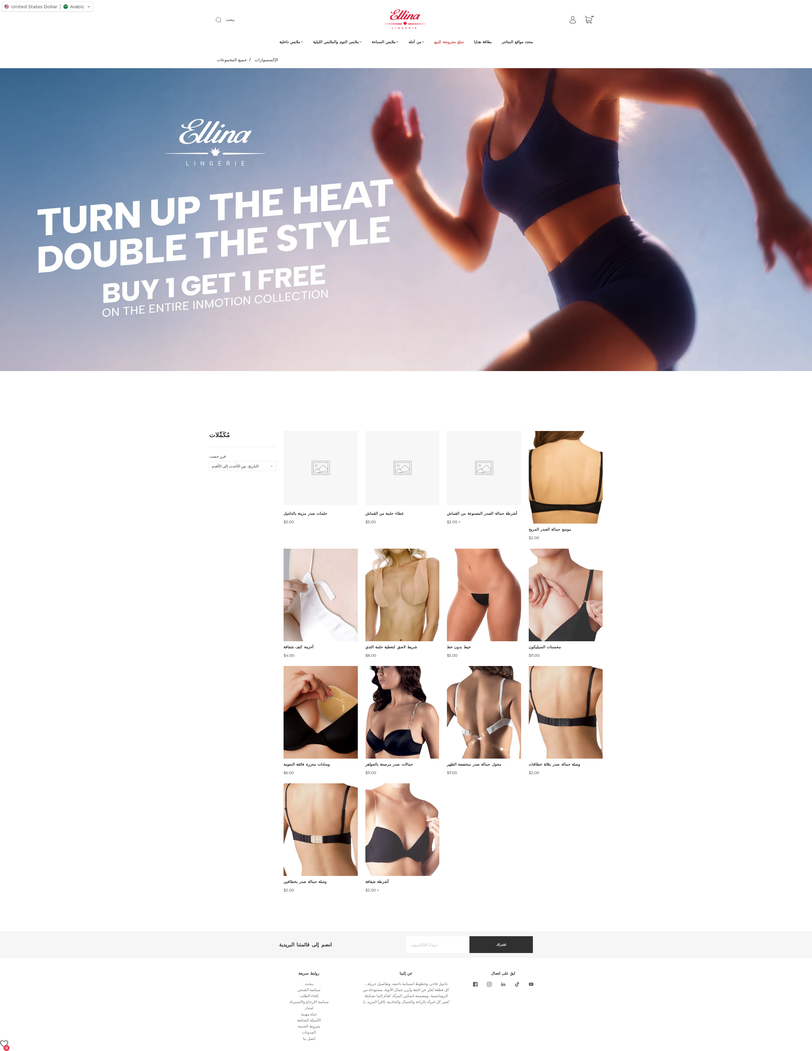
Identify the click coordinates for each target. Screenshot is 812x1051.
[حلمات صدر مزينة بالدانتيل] (321, 468)
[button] (47, 7)
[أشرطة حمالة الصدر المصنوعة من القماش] (484, 468)
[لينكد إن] (503, 984)
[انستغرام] (489, 984)
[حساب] (572, 20)
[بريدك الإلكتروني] (437, 944)
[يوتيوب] (531, 984)
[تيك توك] (517, 984)
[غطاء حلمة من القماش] (402, 468)
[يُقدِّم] (223, 20)
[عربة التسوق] (588, 20)
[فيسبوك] (475, 984)
